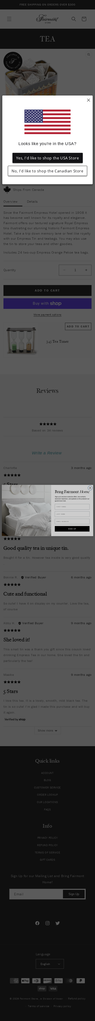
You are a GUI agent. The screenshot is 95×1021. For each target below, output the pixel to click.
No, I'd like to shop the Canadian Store (47, 171)
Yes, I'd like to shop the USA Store (47, 158)
